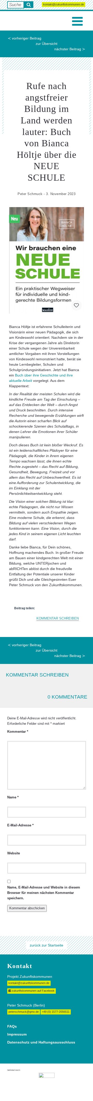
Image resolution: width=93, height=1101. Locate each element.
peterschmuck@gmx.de (24, 1011)
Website (13, 853)
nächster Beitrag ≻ (69, 49)
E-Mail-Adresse (20, 825)
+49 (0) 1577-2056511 (55, 1011)
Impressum (17, 1034)
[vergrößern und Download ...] (46, 260)
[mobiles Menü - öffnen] (77, 21)
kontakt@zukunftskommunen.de (63, 4)
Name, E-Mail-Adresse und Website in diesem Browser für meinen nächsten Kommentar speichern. (43, 893)
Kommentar (17, 731)
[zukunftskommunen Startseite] (18, 20)
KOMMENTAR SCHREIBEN (57, 618)
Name (13, 797)
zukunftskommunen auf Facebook (33, 990)
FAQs (12, 1026)
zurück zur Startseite (46, 945)
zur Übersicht (46, 44)
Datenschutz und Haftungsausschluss (41, 1042)
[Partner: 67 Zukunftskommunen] (47, 1082)
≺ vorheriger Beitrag (24, 38)
